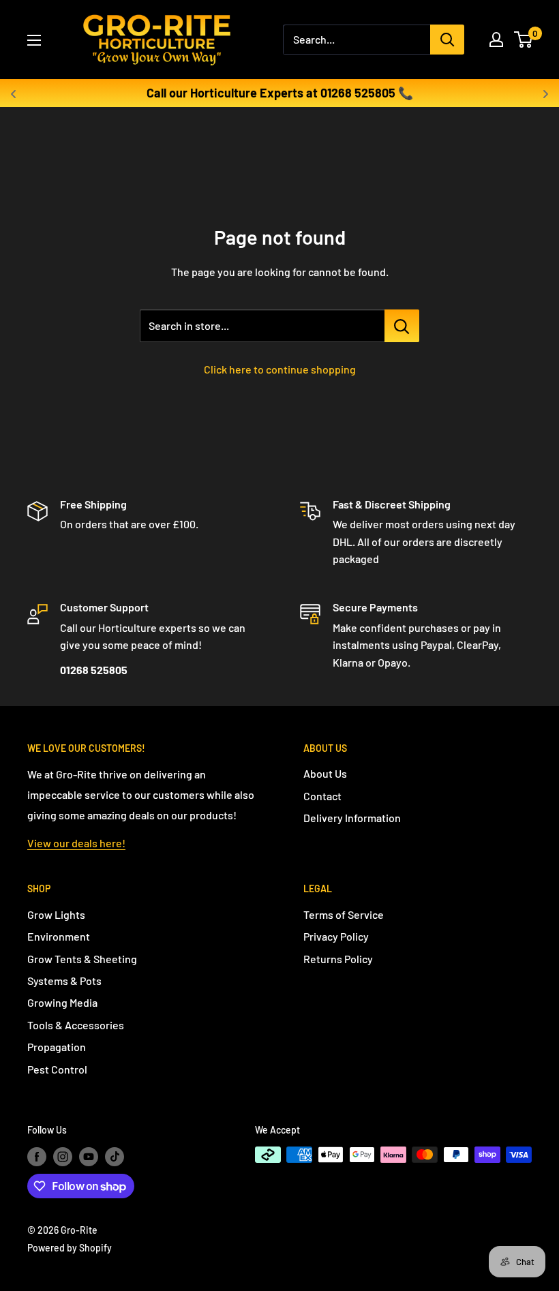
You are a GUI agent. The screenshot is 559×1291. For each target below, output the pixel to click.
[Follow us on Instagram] (62, 1156)
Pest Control (57, 1069)
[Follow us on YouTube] (88, 1156)
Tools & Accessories (75, 1024)
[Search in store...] (401, 325)
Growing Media (62, 1002)
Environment (58, 936)
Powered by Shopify (69, 1248)
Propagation (56, 1046)
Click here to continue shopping (280, 369)
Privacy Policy (336, 936)
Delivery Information (352, 817)
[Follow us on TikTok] (114, 1156)
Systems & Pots (64, 980)
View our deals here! (76, 842)
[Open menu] (34, 40)
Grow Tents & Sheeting (82, 958)
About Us (325, 773)
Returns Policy (338, 958)
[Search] (447, 40)
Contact (322, 795)
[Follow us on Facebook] (36, 1156)
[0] (523, 39)
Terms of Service (343, 914)
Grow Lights (56, 914)
